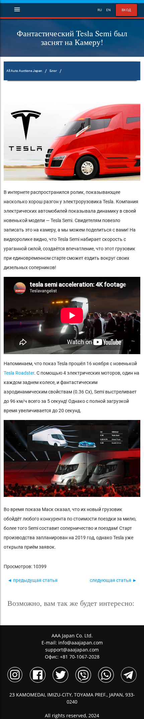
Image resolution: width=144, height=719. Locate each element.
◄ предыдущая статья (32, 580)
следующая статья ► (113, 580)
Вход (126, 10)
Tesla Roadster (19, 373)
